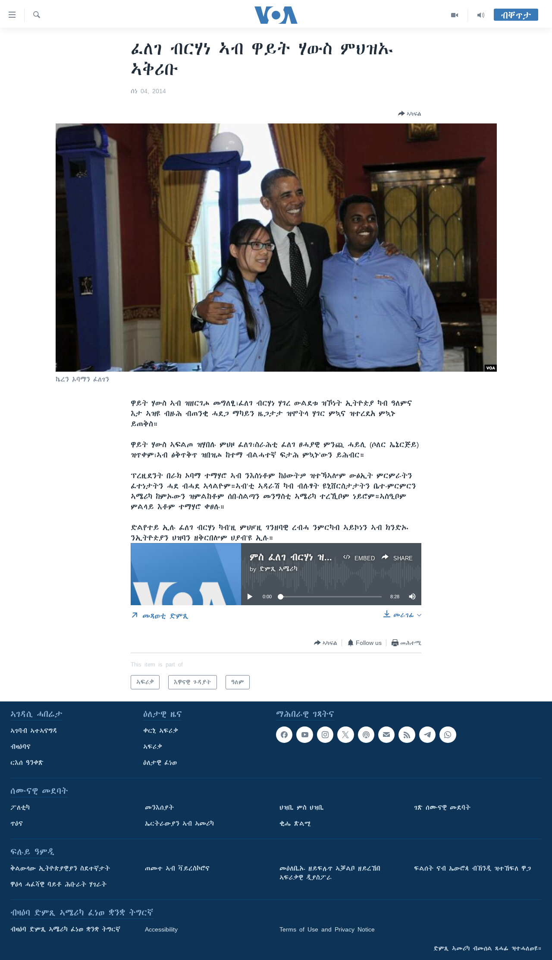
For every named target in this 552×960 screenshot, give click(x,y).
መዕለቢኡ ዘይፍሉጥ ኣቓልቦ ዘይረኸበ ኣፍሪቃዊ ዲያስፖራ (329, 873)
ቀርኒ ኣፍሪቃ (160, 731)
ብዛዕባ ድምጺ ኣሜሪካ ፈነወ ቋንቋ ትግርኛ (65, 929)
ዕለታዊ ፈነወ (160, 763)
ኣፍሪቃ (152, 747)
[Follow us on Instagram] (325, 734)
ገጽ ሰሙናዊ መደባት (442, 808)
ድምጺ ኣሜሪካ (278, 569)
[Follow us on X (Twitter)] (345, 734)
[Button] (409, 113)
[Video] (455, 15)
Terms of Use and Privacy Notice (327, 929)
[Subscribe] (386, 734)
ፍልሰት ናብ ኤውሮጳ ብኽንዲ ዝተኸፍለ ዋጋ (472, 868)
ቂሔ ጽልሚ (295, 823)
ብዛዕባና (20, 747)
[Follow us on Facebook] (284, 734)
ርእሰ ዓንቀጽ (27, 763)
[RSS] (406, 734)
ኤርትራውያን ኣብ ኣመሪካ (179, 823)
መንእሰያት (159, 808)
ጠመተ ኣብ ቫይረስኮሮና (177, 868)
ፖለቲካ (20, 808)
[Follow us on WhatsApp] (447, 734)
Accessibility (161, 929)
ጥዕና (16, 823)
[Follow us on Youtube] (304, 734)
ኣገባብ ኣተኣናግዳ (33, 731)
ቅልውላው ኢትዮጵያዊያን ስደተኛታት (60, 868)
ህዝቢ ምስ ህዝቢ (301, 808)
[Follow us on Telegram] (427, 734)
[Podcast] (366, 734)
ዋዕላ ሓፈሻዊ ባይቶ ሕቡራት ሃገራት (58, 884)
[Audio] (481, 15)
